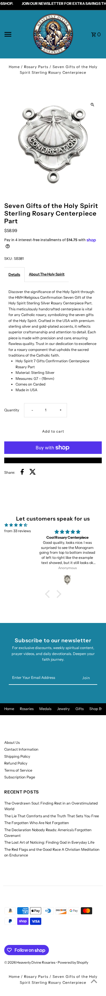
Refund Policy (15, 763)
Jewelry (63, 709)
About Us (12, 742)
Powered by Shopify (73, 962)
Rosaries (27, 709)
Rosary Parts (36, 67)
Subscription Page (19, 777)
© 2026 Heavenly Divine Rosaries (30, 962)
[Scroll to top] (94, 981)
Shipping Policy (17, 756)
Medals (45, 709)
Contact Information (21, 749)
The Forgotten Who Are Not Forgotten (36, 823)
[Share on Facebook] (22, 472)
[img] (16, 525)
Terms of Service (18, 770)
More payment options (53, 460)
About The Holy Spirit (46, 274)
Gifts (79, 709)
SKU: (8, 258)
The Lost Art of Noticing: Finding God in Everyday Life (49, 842)
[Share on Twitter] (32, 472)
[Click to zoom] (92, 104)
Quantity (11, 410)
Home (14, 67)
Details (14, 274)
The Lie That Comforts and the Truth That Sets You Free (51, 816)
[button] (49, 594)
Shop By (96, 709)
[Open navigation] (16, 34)
